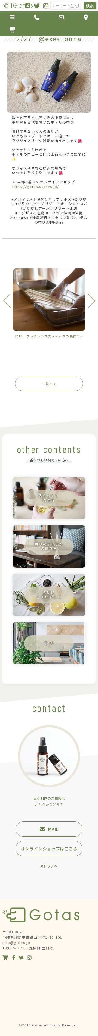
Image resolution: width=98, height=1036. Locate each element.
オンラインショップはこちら (49, 848)
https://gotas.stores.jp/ (35, 186)
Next (88, 300)
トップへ (50, 866)
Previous (10, 300)
